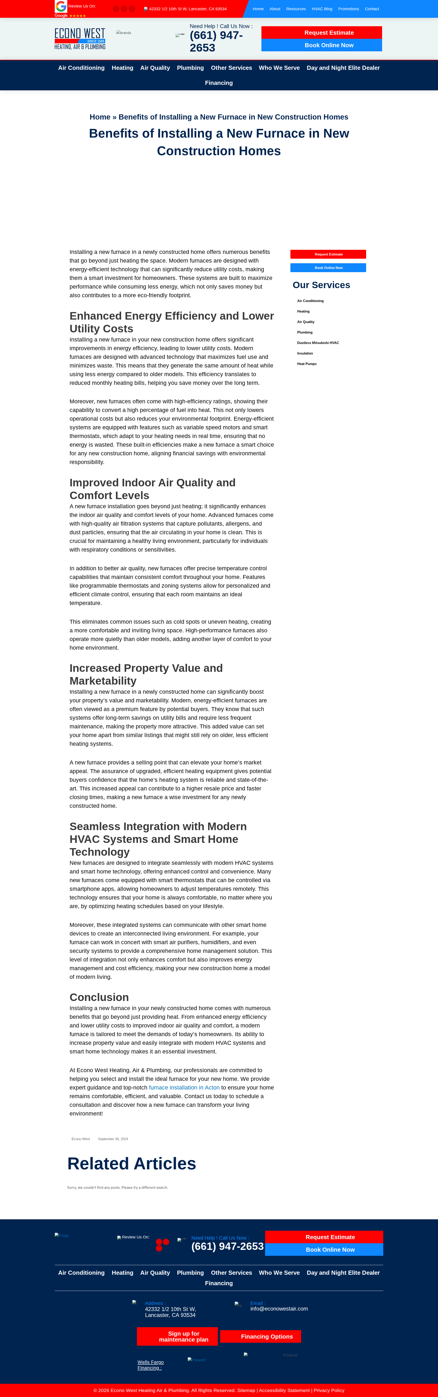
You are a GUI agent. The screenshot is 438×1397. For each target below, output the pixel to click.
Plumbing (190, 67)
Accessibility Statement (284, 1390)
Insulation (305, 353)
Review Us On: (136, 1237)
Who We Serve (279, 67)
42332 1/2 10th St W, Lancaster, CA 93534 (188, 9)
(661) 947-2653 (216, 41)
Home (258, 9)
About (275, 9)
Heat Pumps (307, 364)
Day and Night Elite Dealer (343, 67)
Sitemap (246, 1390)
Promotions (348, 9)
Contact (372, 9)
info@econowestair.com (279, 1309)
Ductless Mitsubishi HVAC (318, 343)
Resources (296, 9)
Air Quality (155, 67)
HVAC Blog (322, 9)
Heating (122, 67)
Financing (219, 82)
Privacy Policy (329, 1390)
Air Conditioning (81, 67)
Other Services (231, 67)
